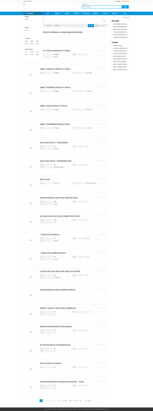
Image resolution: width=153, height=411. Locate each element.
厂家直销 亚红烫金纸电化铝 (49, 234)
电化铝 (31, 54)
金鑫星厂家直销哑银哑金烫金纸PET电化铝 (55, 124)
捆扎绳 (31, 41)
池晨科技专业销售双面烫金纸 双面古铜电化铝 (56, 326)
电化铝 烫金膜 (45, 179)
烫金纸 (37, 52)
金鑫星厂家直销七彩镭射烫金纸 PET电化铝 (55, 51)
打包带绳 (76, 13)
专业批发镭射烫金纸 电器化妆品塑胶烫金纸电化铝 (57, 290)
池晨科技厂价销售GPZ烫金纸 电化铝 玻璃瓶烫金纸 (58, 308)
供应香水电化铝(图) (117, 45)
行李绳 (37, 43)
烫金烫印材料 (86, 14)
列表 (92, 25)
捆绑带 (37, 41)
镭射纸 (37, 54)
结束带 (26, 41)
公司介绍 (105, 13)
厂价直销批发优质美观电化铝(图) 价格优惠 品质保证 (125, 32)
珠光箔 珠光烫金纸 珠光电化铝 (50, 363)
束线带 (31, 43)
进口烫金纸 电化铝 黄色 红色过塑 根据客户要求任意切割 (60, 216)
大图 (98, 25)
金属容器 (95, 13)
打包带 (26, 43)
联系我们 (114, 13)
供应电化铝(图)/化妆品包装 (119, 56)
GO (89, 400)
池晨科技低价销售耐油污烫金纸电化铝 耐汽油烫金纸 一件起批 (62, 382)
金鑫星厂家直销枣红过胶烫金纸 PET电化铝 (55, 69)
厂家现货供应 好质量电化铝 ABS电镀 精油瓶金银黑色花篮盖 (61, 32)
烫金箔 (26, 54)
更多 (104, 21)
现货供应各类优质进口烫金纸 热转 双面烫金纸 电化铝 (59, 198)
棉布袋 (26, 30)
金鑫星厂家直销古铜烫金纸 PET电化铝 (53, 106)
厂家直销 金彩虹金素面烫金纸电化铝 (53, 253)
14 (59, 400)
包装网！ (30, 1)
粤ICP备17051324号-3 (72, 409)
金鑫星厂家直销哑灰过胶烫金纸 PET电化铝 (55, 87)
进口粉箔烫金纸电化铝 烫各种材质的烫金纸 (55, 345)
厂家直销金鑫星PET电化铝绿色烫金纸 (122, 24)
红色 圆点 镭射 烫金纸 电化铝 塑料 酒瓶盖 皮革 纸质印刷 (60, 271)
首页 (47, 13)
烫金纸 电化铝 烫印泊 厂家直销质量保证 (54, 143)
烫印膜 (31, 52)
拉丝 (26, 52)
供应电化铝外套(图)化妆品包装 (120, 34)
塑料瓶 (26, 19)
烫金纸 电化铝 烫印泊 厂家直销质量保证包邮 (55, 161)
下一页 (64, 400)
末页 (70, 400)
